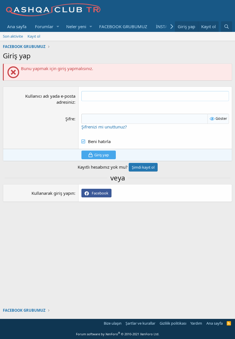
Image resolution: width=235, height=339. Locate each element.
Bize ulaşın (113, 323)
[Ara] (226, 26)
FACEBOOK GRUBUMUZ (123, 26)
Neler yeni (76, 26)
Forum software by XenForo (117, 334)
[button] (58, 26)
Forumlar (44, 26)
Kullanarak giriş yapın (53, 193)
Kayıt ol (34, 36)
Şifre (69, 119)
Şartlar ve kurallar (140, 323)
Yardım (196, 323)
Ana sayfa (16, 26)
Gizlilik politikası (173, 323)
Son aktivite (13, 36)
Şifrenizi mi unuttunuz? (104, 127)
